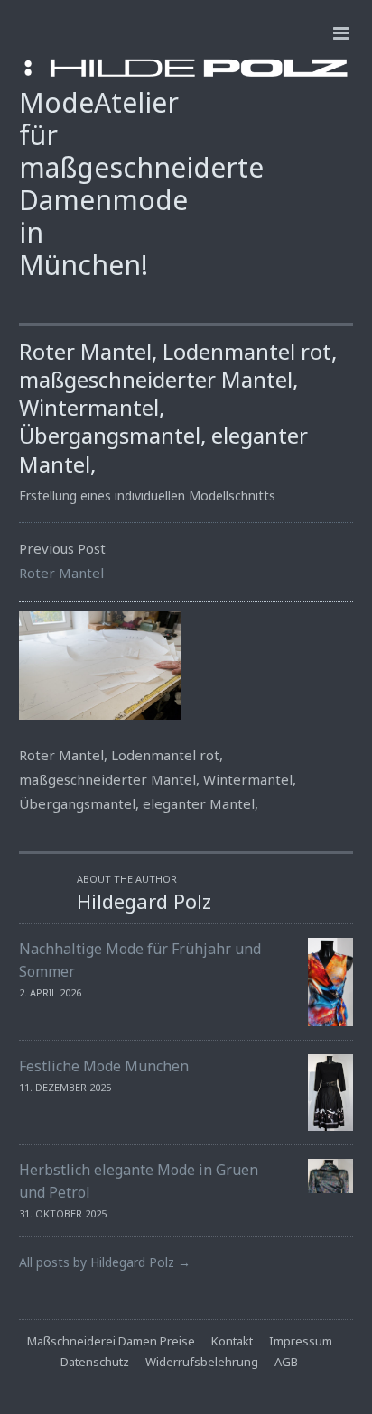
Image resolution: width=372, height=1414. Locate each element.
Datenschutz (94, 1362)
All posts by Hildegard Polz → (105, 1262)
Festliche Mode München (104, 1066)
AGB (286, 1362)
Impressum (300, 1341)
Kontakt (232, 1341)
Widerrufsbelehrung (201, 1362)
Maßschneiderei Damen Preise (111, 1341)
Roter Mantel (61, 573)
